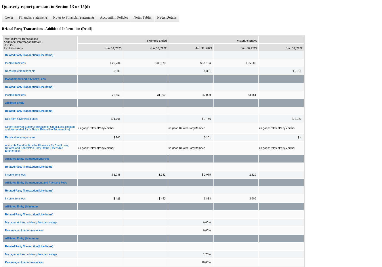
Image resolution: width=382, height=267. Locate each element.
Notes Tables (143, 17)
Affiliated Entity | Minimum (21, 206)
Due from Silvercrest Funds (21, 119)
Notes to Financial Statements (73, 17)
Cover (9, 17)
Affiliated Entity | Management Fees (27, 158)
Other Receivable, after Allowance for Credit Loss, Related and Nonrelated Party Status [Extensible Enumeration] (40, 128)
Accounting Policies (114, 17)
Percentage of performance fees (24, 230)
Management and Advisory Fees (25, 79)
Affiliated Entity (14, 103)
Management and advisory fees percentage (31, 222)
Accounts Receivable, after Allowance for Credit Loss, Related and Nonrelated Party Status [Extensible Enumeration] (37, 148)
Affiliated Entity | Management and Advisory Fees (36, 182)
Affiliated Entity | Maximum (22, 238)
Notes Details (167, 17)
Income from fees (15, 63)
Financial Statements (33, 17)
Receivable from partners (20, 71)
